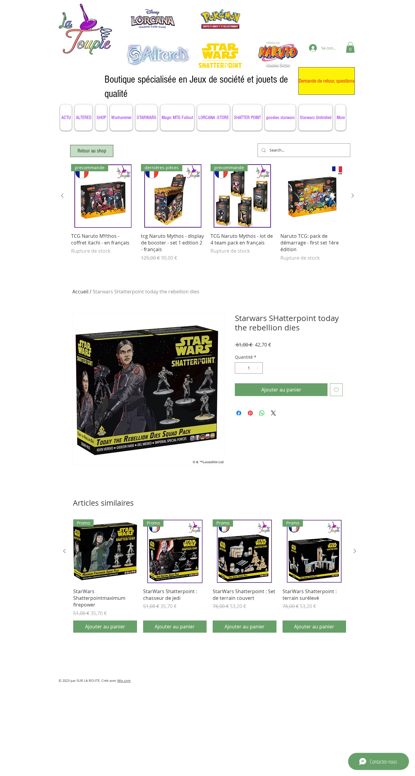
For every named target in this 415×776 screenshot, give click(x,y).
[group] (207, 216)
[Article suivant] (352, 195)
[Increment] (258, 368)
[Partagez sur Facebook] (238, 413)
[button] (350, 47)
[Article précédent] (62, 195)
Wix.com (124, 680)
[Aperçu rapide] (312, 196)
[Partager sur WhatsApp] (262, 413)
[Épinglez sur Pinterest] (250, 413)
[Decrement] (239, 368)
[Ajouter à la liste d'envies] (336, 389)
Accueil (80, 291)
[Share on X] (273, 413)
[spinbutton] (248, 368)
